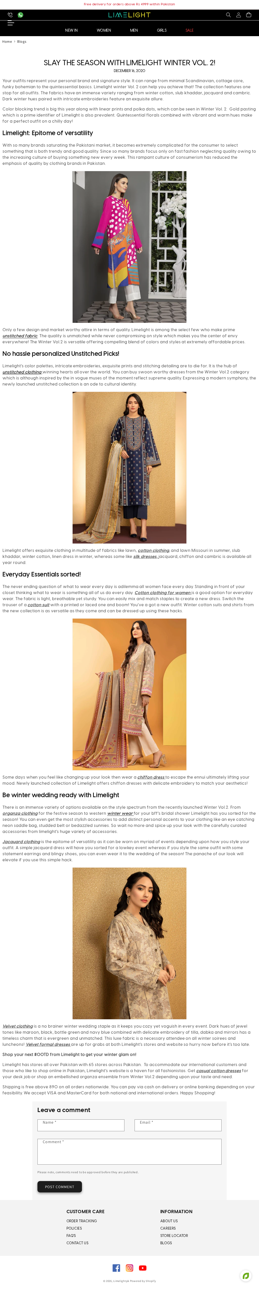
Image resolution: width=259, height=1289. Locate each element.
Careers (168, 1229)
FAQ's (71, 1236)
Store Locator (174, 1236)
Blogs (21, 41)
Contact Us (78, 1243)
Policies (74, 1229)
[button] (228, 14)
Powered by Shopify (143, 1281)
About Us (169, 1221)
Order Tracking (82, 1221)
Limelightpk (121, 1281)
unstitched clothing (22, 372)
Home (7, 41)
